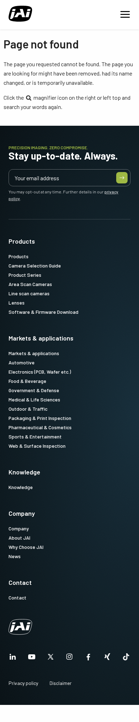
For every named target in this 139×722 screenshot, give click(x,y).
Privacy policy (23, 683)
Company (22, 513)
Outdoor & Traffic (28, 409)
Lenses (17, 303)
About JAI (19, 538)
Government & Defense (34, 390)
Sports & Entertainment (35, 436)
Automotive (22, 362)
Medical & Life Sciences (34, 399)
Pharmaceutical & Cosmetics (40, 427)
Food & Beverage (27, 381)
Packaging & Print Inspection (40, 418)
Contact (20, 582)
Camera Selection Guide (35, 266)
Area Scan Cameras (30, 284)
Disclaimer (61, 683)
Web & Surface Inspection (37, 446)
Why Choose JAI (26, 547)
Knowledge (24, 472)
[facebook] (88, 658)
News (15, 556)
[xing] (107, 658)
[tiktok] (126, 658)
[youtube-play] (31, 658)
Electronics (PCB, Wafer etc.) (40, 372)
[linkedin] (13, 658)
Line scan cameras (29, 293)
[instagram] (69, 658)
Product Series (25, 275)
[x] (50, 658)
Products (22, 241)
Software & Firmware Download (43, 312)
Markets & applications (41, 338)
